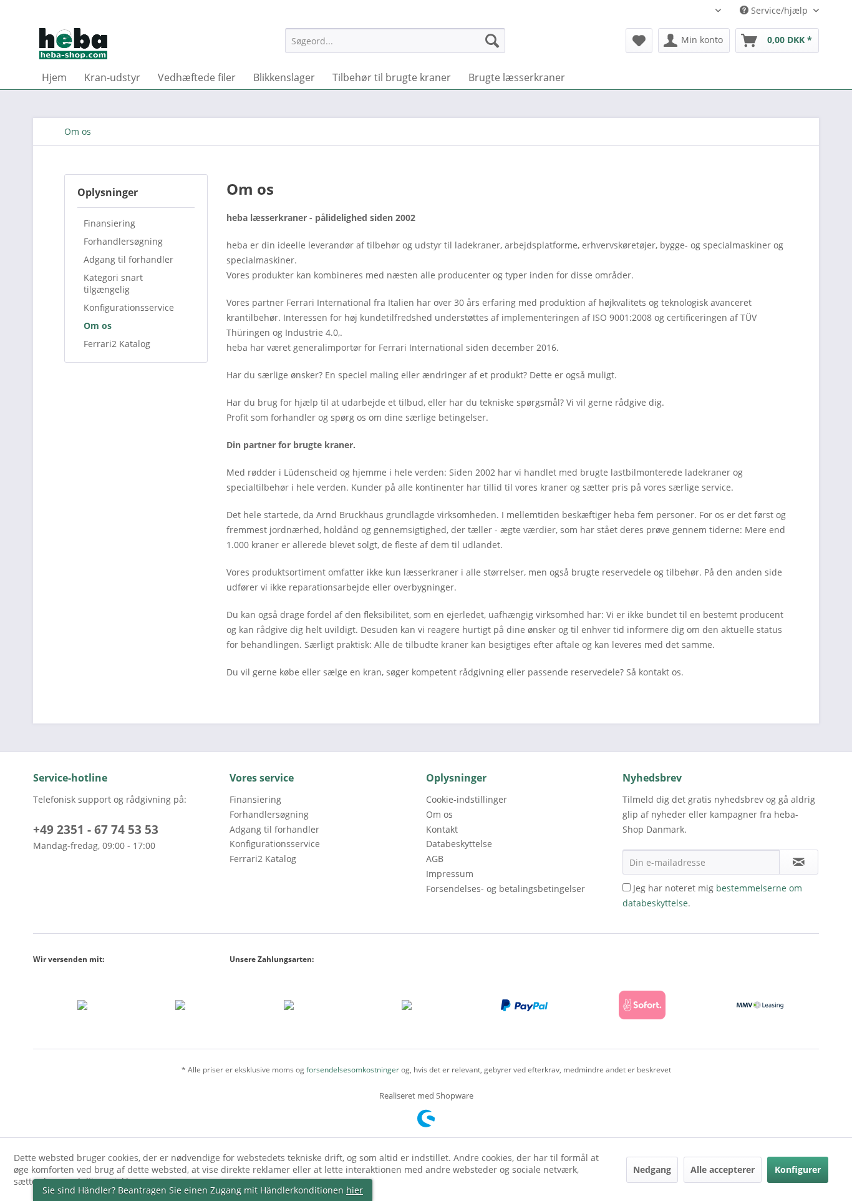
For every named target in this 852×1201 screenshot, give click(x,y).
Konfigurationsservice (129, 307)
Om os (98, 325)
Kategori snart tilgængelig (113, 283)
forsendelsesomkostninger (352, 1069)
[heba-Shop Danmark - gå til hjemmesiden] (73, 43)
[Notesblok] (639, 40)
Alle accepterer (722, 1169)
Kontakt (442, 829)
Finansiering (109, 223)
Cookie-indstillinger (466, 799)
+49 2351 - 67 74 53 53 (95, 829)
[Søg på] (492, 40)
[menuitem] (395, 46)
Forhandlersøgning (123, 241)
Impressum (449, 874)
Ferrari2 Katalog (117, 344)
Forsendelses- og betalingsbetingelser (505, 889)
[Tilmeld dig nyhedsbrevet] (798, 862)
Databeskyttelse (459, 844)
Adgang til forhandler (128, 259)
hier (354, 1190)
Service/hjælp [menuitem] (779, 10)
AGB (434, 859)
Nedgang (652, 1169)
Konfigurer (798, 1169)
